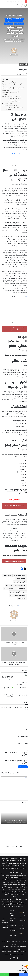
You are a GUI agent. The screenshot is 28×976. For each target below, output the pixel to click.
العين (11, 23)
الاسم (26, 729)
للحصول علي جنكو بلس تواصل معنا (17, 107)
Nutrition (12, 916)
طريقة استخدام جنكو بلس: (10, 106)
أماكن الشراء (8, 18)
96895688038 (5, 921)
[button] (14, 965)
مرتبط (9, 109)
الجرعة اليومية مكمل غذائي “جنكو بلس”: (13, 88)
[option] (14, 815)
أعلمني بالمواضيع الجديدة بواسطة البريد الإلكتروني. (16, 761)
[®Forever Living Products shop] (20, 5)
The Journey (22, 923)
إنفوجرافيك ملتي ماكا (18, 1)
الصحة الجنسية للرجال (18, 23)
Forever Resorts (22, 925)
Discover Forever (23, 920)
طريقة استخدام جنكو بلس (17, 595)
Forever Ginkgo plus (19, 575)
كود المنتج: (6, 90)
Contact (3, 919)
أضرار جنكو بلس (20, 578)
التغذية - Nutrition (11, 15)
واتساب (6, 23)
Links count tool (5, 947)
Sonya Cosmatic (13, 935)
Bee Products (13, 918)
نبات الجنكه (21, 598)
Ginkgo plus (7, 575)
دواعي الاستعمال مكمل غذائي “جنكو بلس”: (13, 85)
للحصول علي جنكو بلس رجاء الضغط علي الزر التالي (14, 328)
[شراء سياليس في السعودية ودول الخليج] (21, 677)
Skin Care (12, 928)
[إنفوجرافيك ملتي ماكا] (21, 690)
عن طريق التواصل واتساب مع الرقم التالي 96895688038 (15, 99)
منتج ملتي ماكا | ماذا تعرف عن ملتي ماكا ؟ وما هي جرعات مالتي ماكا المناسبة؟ (15, 821)
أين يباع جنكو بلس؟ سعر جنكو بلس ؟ (12, 96)
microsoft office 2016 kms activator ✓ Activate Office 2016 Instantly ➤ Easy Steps (7, 677)
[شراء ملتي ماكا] (14, 605)
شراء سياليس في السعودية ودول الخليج (22, 683)
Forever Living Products (18, 18)
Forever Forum (5, 927)
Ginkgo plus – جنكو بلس (9, 82)
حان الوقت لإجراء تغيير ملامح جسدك (8, 695)
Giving (23, 928)
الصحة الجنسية (9, 21)
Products (12, 911)
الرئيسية (19, 15)
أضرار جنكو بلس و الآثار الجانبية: (11, 92)
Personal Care (13, 925)
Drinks (11, 913)
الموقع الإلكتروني (22, 743)
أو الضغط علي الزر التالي (15, 101)
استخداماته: (6, 94)
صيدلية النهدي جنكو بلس (17, 592)
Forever (21, 928)
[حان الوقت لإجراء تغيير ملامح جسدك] (7, 690)
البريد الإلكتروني (23, 736)
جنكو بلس (9, 585)
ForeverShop (15, 55)
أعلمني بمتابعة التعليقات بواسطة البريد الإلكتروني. (16, 753)
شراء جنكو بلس (8, 588)
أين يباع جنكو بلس (19, 582)
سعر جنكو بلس (20, 588)
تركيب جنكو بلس (7, 103)
